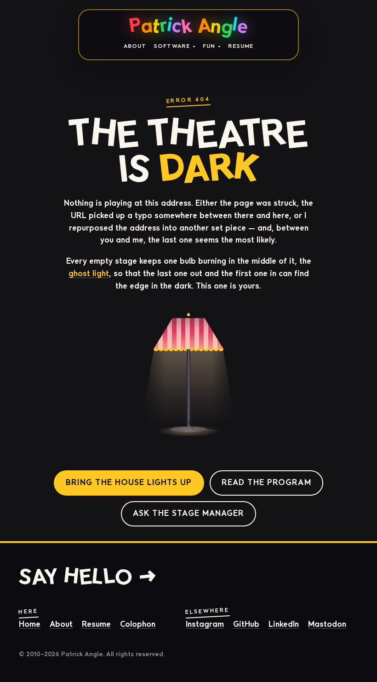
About (135, 46)
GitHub (246, 624)
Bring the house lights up (129, 482)
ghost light (89, 273)
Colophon (137, 624)
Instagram (205, 624)
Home (29, 624)
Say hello (75, 576)
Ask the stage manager (188, 513)
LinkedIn (283, 624)
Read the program (266, 482)
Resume (240, 46)
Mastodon (327, 624)
